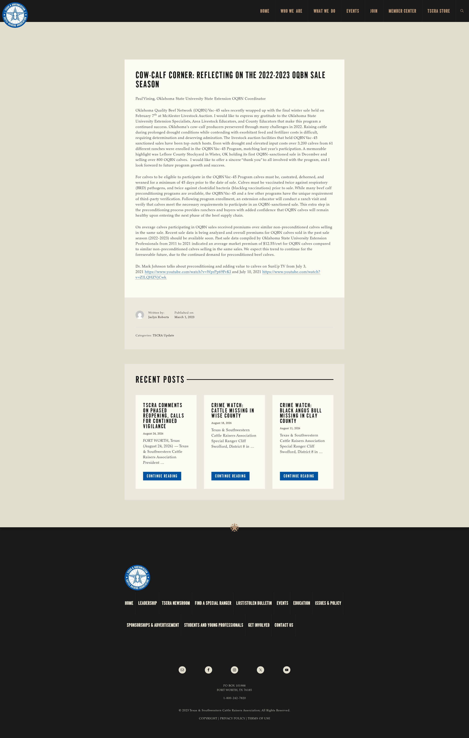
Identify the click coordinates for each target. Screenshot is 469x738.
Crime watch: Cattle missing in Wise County (232, 410)
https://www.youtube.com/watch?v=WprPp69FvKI (188, 272)
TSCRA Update (163, 335)
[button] (462, 11)
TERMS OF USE (259, 718)
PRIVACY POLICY (232, 718)
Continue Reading (164, 476)
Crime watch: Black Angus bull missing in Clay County (301, 413)
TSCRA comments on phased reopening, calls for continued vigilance (163, 416)
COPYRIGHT (208, 718)
